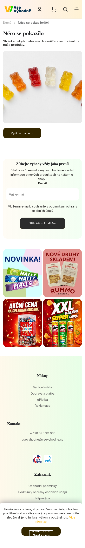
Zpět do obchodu (22, 133)
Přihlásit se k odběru (43, 223)
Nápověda (42, 498)
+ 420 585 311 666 (42, 433)
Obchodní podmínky (42, 486)
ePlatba (42, 400)
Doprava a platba (42, 393)
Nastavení (41, 535)
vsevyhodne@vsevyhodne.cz (43, 439)
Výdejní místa (42, 387)
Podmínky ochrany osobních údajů (42, 492)
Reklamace (43, 406)
